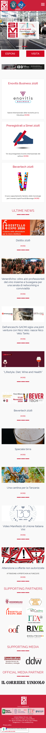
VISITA (35, 53)
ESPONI (10, 53)
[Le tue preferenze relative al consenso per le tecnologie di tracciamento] (4, 729)
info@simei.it (16, 722)
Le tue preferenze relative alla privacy (17, 728)
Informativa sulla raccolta (8, 731)
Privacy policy (7, 725)
